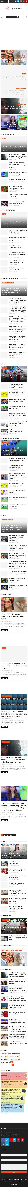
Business (5, 364)
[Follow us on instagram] (14, 1140)
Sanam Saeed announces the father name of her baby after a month (14, 60)
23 (11, 835)
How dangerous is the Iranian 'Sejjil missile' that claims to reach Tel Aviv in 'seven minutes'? (14, 92)
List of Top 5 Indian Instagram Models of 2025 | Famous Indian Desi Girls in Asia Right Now (14, 108)
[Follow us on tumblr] (3, 1144)
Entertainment (13, 1059)
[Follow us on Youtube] (18, 1140)
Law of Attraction (8, 210)
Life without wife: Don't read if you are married (17, 876)
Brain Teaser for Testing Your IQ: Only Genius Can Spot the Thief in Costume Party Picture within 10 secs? (14, 290)
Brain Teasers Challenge (8, 282)
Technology (5, 442)
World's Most (13, 1056)
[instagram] (21, 1)
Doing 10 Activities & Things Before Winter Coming (16, 884)
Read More (4, 630)
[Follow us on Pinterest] (22, 1140)
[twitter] (18, 1)
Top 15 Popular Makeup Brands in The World (13, 928)
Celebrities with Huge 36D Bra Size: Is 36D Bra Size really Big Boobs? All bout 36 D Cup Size (17, 998)
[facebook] (16, 1)
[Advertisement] (14, 33)
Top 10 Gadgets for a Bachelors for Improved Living (13, 451)
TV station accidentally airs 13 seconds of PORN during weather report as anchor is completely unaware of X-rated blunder (16, 123)
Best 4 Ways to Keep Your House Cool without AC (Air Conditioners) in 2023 (16, 908)
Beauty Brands (5, 919)
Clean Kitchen (5, 845)
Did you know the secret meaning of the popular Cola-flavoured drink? (13, 377)
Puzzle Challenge (5, 1062)
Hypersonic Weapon (21, 88)
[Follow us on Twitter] (7, 1140)
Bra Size (24, 73)
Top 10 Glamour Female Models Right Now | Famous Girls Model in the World (14, 77)
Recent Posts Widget (4, 1113)
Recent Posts (6, 594)
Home (2, 17)
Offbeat (5, 841)
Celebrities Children (21, 57)
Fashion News (6, 916)
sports (3, 1056)
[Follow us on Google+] (11, 1140)
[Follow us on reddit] (7, 1144)
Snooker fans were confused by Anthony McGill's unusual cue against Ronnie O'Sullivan (18, 547)
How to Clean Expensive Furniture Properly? (15, 862)
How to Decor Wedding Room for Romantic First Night (17, 869)
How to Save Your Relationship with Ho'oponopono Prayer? (13, 223)
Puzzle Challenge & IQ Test (10, 278)
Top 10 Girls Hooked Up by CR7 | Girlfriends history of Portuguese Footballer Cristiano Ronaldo (12, 527)
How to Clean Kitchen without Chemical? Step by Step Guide (11, 854)
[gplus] (26, 1)
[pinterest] (24, 1)
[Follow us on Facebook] (3, 1140)
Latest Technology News (10, 438)
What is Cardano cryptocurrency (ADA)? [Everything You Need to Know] (17, 1021)
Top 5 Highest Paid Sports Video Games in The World (18, 579)
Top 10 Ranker (13, 1179)
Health (3, 214)
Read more (8, 1079)
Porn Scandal (22, 119)
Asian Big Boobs (22, 104)
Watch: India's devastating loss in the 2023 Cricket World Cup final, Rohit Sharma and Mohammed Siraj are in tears (18, 564)
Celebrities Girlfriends (7, 519)
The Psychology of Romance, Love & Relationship (17, 1013)
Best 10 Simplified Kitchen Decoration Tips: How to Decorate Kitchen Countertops (17, 891)
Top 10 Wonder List (8, 134)
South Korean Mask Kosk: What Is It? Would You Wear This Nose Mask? (18, 937)
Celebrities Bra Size (6, 1065)
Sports (4, 515)
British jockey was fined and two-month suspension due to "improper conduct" (17, 555)
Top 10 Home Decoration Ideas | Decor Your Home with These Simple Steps (18, 900)
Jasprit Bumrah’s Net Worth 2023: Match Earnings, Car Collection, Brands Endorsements (16, 538)
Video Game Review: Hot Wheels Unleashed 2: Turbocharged (18, 572)
